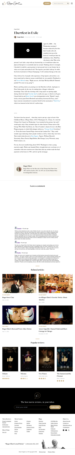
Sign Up (4, 432)
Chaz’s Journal (42, 423)
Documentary (18, 427)
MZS (40, 427)
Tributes (41, 433)
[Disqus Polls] (37, 208)
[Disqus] (37, 244)
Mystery (29, 421)
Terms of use (42, 452)
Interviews (41, 431)
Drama (16, 429)
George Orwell (49, 129)
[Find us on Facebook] (63, 430)
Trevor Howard (20, 80)
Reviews (41, 421)
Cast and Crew (6, 426)
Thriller (28, 431)
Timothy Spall (32, 94)
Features (53, 428)
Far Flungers (42, 429)
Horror (16, 431)
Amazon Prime (18, 423)
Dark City (57, 101)
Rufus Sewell (30, 96)
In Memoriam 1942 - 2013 (31, 443)
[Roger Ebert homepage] (12, 3)
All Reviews (5, 424)
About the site (66, 421)
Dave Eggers (34, 136)
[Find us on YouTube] (66, 430)
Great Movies (42, 425)
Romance (29, 425)
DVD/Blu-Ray (54, 421)
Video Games (54, 423)
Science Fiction (30, 427)
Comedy (16, 425)
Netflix (28, 423)
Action (16, 421)
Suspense (29, 429)
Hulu (15, 433)
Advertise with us (67, 425)
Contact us (65, 423)
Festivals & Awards (55, 435)
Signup (47, 3)
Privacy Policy (51, 452)
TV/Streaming (54, 431)
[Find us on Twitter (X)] (68, 430)
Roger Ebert (17, 29)
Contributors (66, 427)
